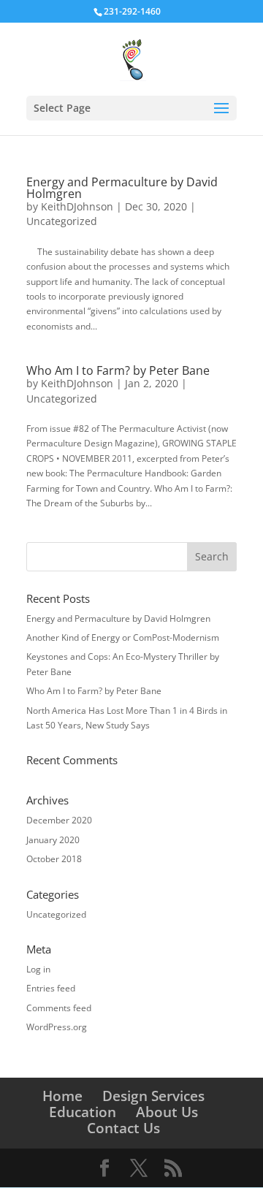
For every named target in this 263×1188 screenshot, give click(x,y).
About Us (167, 1112)
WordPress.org (56, 1027)
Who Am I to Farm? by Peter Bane (118, 370)
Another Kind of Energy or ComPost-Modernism (122, 637)
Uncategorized (61, 221)
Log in (38, 969)
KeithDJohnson (77, 206)
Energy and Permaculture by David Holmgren (122, 188)
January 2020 (53, 840)
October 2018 (54, 859)
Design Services (153, 1095)
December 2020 (59, 820)
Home (62, 1095)
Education (82, 1112)
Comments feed (58, 1008)
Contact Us (123, 1128)
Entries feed (50, 988)
